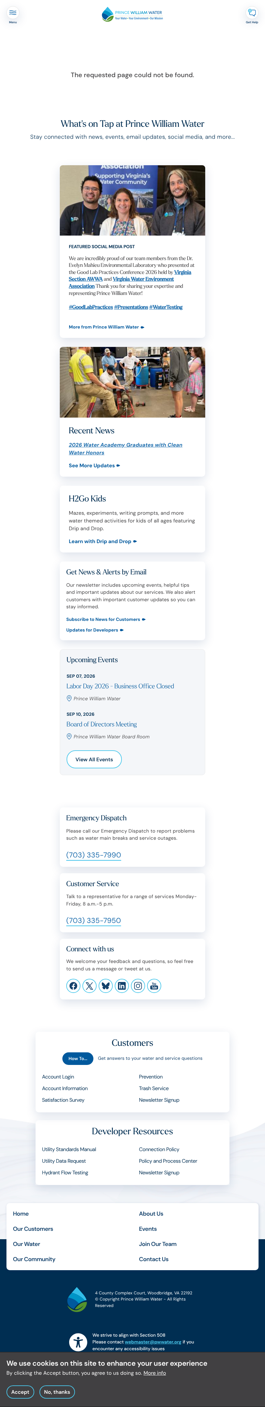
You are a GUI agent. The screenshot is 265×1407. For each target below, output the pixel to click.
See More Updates (92, 465)
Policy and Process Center (168, 1161)
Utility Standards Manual (69, 1149)
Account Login (58, 1076)
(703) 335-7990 (93, 855)
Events (148, 1229)
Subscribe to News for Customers (103, 620)
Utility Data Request (64, 1161)
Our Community (34, 1259)
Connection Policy (159, 1149)
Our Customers (33, 1229)
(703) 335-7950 (93, 920)
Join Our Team (157, 1244)
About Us (151, 1214)
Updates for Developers (92, 630)
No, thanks (57, 1392)
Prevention (151, 1076)
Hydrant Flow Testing (65, 1172)
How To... (78, 1059)
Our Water (26, 1244)
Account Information (65, 1088)
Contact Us (153, 1259)
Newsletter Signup (159, 1100)
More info (154, 1373)
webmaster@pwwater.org (153, 1342)
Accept (20, 1392)
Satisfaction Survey (63, 1100)
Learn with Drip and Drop (100, 541)
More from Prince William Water (104, 327)
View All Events (94, 759)
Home (21, 1214)
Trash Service (154, 1088)
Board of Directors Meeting (102, 724)
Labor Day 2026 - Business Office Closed (120, 686)
